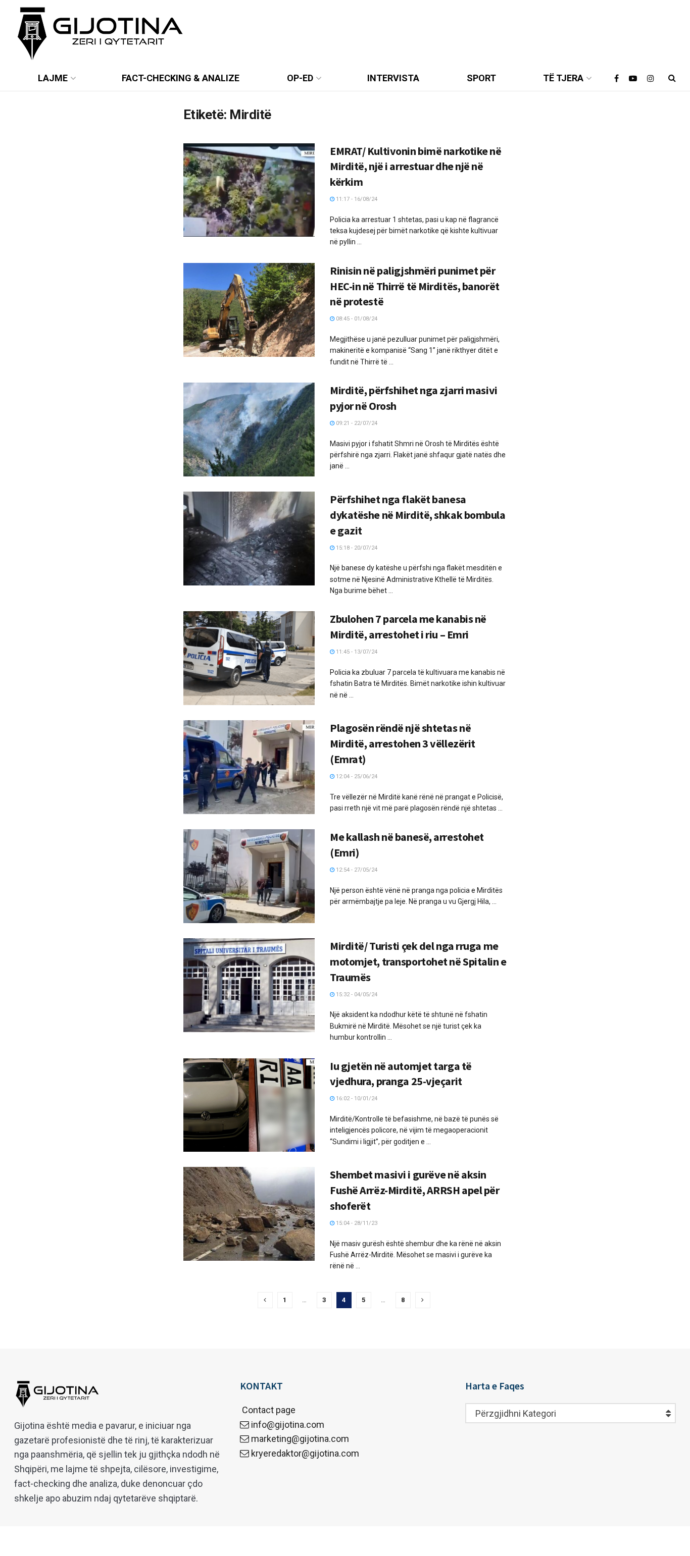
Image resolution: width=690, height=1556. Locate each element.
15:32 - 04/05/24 (355, 994)
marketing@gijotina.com (300, 1438)
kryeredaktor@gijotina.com (305, 1453)
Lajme (53, 78)
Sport (481, 78)
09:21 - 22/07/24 (355, 423)
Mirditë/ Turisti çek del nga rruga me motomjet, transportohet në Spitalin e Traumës (418, 961)
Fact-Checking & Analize (180, 78)
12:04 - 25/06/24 (355, 776)
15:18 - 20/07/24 (355, 548)
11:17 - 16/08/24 (355, 199)
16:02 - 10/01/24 (355, 1098)
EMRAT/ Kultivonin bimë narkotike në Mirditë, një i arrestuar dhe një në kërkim (416, 166)
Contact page (267, 1410)
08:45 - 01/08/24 (355, 318)
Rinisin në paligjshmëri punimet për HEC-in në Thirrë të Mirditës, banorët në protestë (415, 286)
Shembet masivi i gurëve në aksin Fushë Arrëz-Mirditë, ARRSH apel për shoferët (415, 1190)
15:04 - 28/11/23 (355, 1223)
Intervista (393, 78)
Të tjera (563, 78)
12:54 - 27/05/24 (355, 870)
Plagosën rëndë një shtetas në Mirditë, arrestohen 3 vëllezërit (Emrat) (402, 743)
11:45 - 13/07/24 (355, 652)
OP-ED (300, 78)
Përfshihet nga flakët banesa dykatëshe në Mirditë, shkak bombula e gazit (418, 515)
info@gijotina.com (287, 1424)
